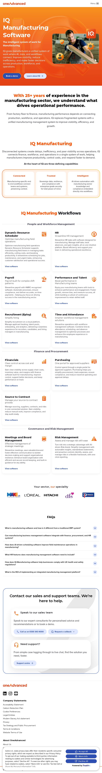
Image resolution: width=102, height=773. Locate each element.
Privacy (6, 722)
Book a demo (12, 76)
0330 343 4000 (32, 632)
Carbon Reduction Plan (13, 708)
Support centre (23, 663)
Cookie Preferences (11, 712)
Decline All (83, 761)
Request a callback (63, 632)
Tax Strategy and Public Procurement (19, 725)
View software (11, 266)
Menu (93, 3)
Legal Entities (9, 715)
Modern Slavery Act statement (16, 718)
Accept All (83, 751)
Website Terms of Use (12, 732)
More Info (83, 756)
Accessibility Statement (13, 705)
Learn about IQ (33, 76)
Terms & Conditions (11, 729)
